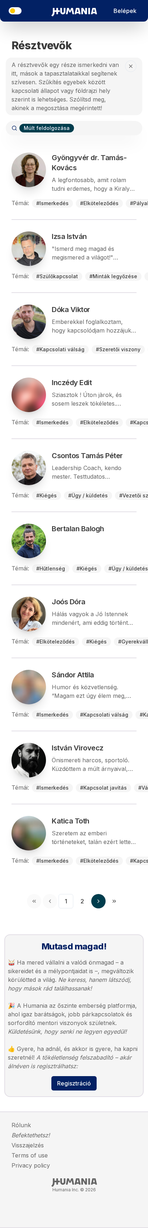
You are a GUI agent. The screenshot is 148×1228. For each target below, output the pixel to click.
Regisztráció (74, 1083)
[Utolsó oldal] (114, 901)
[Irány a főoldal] (74, 11)
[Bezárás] (131, 66)
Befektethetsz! (30, 1135)
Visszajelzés (27, 1145)
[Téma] (15, 10)
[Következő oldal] (98, 901)
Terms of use (29, 1155)
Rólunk (21, 1125)
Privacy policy (30, 1165)
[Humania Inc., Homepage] (74, 1182)
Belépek (125, 10)
